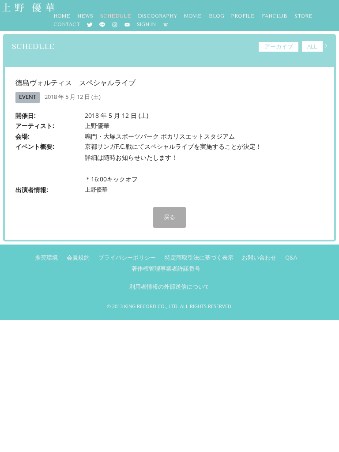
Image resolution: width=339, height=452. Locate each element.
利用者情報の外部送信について (169, 286)
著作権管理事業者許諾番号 (166, 268)
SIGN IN (146, 24)
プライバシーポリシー (127, 257)
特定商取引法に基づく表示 (199, 257)
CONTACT (66, 24)
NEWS (85, 16)
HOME (61, 16)
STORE (303, 16)
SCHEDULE (115, 16)
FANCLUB (274, 16)
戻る (169, 217)
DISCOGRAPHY (157, 16)
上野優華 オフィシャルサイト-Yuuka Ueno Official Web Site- (27, 8)
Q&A (291, 257)
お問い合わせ (259, 257)
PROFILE (243, 16)
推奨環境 (46, 257)
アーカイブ (278, 46)
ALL (312, 46)
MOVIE (193, 16)
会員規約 (78, 257)
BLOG (216, 16)
